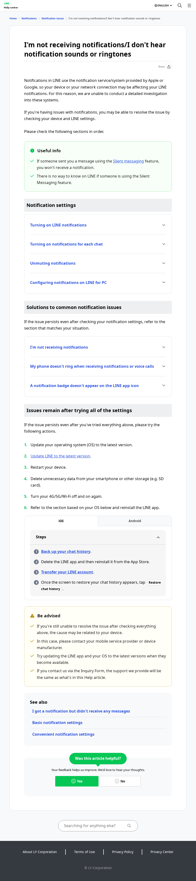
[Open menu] (189, 5)
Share (161, 66)
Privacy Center (162, 852)
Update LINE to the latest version (60, 456)
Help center (11, 7)
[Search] (180, 5)
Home (13, 18)
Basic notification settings (57, 722)
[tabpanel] (98, 563)
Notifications (29, 18)
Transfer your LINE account (67, 572)
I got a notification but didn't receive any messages (81, 711)
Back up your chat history (65, 551)
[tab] (61, 521)
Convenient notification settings (63, 734)
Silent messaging (128, 161)
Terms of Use (84, 852)
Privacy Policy (122, 852)
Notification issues (53, 18)
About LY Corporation (40, 852)
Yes (79, 781)
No (122, 781)
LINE (6, 3)
